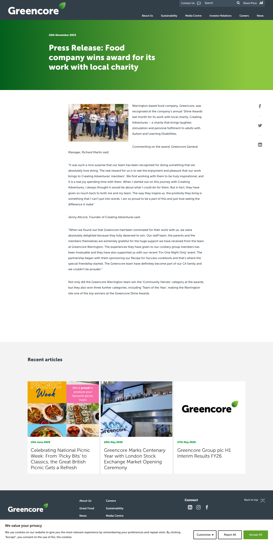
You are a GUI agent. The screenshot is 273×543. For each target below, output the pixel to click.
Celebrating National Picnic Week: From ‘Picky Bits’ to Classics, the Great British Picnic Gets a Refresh (60, 459)
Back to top (251, 499)
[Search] (238, 3)
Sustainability (169, 15)
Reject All (230, 534)
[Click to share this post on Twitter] (260, 125)
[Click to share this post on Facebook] (260, 106)
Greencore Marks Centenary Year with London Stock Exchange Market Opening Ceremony (134, 459)
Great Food (86, 508)
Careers (244, 15)
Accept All (255, 534)
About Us (147, 15)
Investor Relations (221, 15)
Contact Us (188, 3)
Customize (204, 534)
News (260, 15)
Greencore (37, 8)
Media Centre (193, 15)
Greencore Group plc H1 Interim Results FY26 (204, 453)
